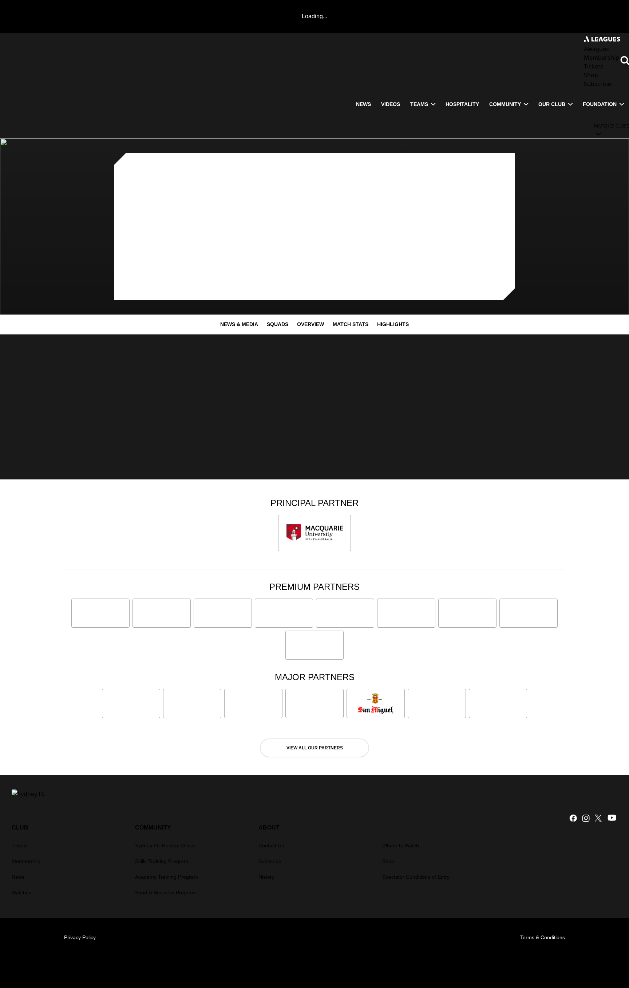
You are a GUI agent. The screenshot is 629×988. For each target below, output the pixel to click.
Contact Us (271, 845)
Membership (26, 861)
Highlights (393, 324)
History (266, 877)
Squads (277, 324)
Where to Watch (400, 845)
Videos (390, 104)
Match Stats (350, 324)
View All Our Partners (314, 747)
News (363, 104)
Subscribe (269, 861)
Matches (21, 892)
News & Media (239, 324)
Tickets (20, 845)
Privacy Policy (80, 937)
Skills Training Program (161, 861)
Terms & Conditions (542, 937)
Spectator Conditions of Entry (416, 877)
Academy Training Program (166, 877)
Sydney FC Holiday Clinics (165, 845)
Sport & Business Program (165, 892)
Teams (419, 104)
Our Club (551, 104)
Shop (388, 861)
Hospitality (462, 104)
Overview (310, 324)
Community (505, 104)
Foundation (600, 104)
